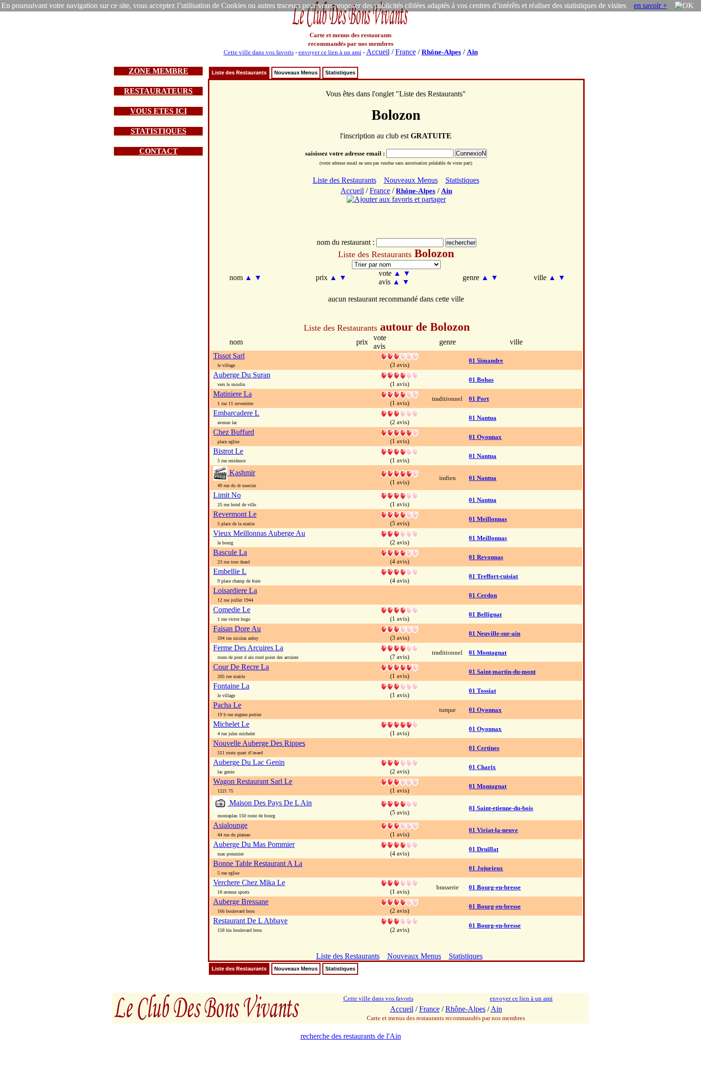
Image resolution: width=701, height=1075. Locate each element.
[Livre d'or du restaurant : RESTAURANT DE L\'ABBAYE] (399, 921)
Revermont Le (235, 514)
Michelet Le (231, 724)
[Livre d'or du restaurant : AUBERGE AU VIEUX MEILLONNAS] (399, 533)
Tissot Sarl (229, 356)
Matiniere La (232, 394)
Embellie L (230, 571)
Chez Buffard (233, 432)
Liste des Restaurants (239, 72)
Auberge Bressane (240, 902)
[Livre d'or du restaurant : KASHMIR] (399, 473)
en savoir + (650, 5)
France (405, 52)
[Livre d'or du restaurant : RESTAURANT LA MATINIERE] (399, 394)
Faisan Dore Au (237, 629)
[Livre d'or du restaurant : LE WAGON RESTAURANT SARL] (399, 781)
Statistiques (340, 72)
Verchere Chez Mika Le (249, 882)
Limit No (227, 495)
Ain (472, 52)
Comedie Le (231, 609)
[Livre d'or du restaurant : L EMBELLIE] (399, 571)
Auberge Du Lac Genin (249, 762)
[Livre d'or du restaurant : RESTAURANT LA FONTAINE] (399, 686)
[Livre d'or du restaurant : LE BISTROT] (399, 451)
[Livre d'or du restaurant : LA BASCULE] (399, 552)
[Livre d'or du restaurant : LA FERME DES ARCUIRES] (399, 648)
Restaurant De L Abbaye (250, 921)
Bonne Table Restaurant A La (257, 863)
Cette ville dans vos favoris (259, 52)
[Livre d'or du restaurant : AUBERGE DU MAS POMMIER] (399, 844)
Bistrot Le (228, 451)
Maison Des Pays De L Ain (269, 803)
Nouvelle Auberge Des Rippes (259, 743)
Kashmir (241, 473)
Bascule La (230, 552)
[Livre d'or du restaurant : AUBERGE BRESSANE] (399, 902)
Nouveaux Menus (296, 72)
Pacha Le (227, 705)
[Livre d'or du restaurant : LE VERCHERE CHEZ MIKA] (399, 882)
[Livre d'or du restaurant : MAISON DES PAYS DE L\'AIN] (399, 803)
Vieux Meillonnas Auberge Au (259, 533)
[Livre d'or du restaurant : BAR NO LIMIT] (399, 495)
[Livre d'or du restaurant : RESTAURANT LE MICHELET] (399, 724)
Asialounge (230, 825)
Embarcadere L (236, 413)
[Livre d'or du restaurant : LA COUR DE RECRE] (399, 667)
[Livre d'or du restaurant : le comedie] (399, 609)
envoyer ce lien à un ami (330, 52)
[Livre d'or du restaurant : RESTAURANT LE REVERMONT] (399, 514)
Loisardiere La (235, 590)
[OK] (684, 5)
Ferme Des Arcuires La (248, 648)
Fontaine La (231, 686)
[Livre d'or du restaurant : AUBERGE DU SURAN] (399, 375)
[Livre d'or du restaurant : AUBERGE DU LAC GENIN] (399, 762)
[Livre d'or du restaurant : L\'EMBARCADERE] (399, 413)
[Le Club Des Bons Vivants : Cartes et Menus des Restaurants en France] (350, 26)
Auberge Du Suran (241, 375)
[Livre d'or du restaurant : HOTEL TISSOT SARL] (399, 356)
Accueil (378, 52)
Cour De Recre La (241, 667)
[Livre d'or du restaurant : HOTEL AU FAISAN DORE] (399, 629)
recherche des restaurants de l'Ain (350, 1036)
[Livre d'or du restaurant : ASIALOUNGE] (399, 825)
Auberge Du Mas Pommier (254, 844)
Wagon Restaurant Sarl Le (252, 781)
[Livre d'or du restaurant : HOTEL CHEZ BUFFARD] (399, 432)
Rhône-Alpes (441, 52)
